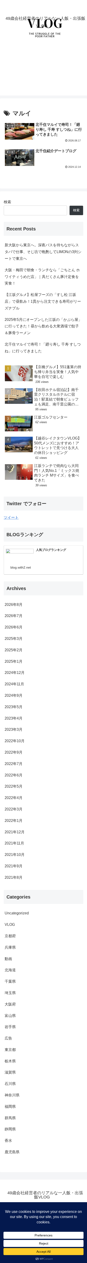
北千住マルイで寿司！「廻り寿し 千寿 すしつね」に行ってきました (43, 347)
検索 (7, 202)
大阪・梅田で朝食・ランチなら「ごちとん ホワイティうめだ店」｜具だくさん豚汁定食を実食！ (42, 276)
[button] (78, 828)
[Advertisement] (43, 72)
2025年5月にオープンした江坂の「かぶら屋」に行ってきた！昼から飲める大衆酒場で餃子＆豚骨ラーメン (43, 326)
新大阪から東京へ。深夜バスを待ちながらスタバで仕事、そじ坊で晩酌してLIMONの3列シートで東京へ (43, 252)
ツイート (11, 517)
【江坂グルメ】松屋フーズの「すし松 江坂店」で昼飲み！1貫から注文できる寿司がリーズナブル (43, 301)
